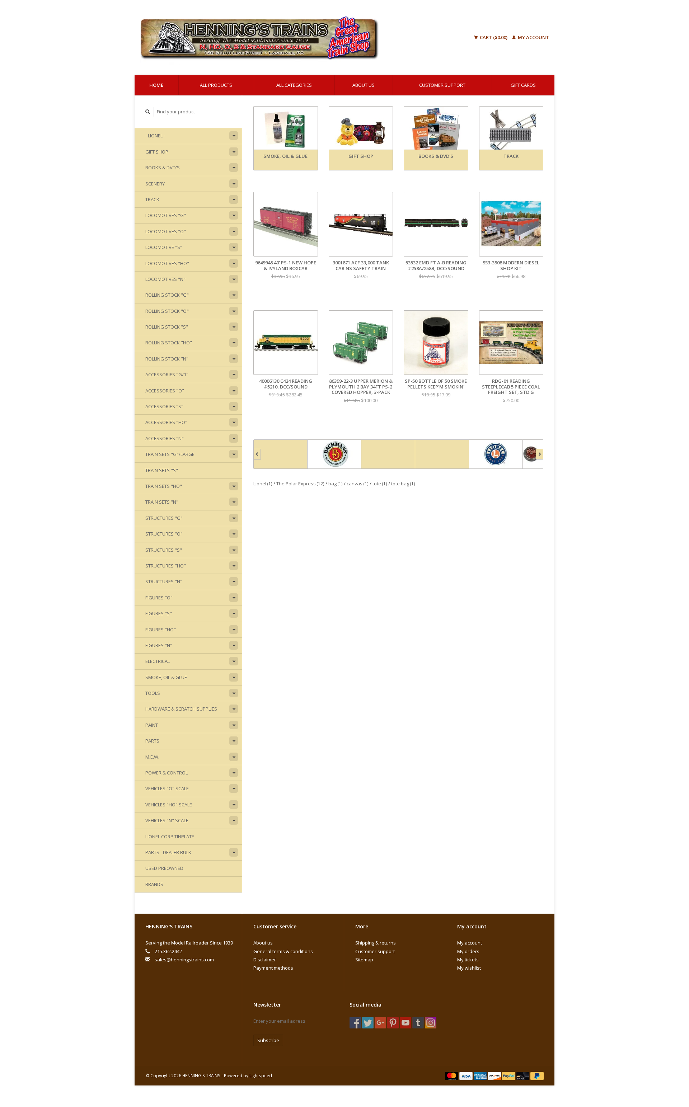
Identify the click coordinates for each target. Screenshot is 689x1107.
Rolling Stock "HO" (168, 342)
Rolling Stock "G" (167, 295)
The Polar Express (300, 483)
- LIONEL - (155, 135)
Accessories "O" (164, 390)
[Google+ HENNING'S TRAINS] (380, 1022)
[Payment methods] (452, 1075)
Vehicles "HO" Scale (168, 804)
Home (156, 85)
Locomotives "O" (165, 231)
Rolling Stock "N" (166, 358)
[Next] (539, 454)
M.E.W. (152, 757)
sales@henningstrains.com (184, 959)
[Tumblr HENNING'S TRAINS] (418, 1022)
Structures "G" (164, 518)
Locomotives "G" (165, 215)
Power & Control (166, 772)
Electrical (157, 661)
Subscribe (268, 1040)
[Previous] (257, 454)
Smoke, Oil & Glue (166, 677)
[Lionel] (442, 454)
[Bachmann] (281, 454)
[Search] (147, 112)
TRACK (152, 199)
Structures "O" (164, 534)
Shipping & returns (375, 942)
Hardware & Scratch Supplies (181, 709)
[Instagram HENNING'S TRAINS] (430, 1022)
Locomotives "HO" (167, 263)
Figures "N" (158, 645)
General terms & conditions (283, 951)
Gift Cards (523, 85)
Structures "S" (163, 550)
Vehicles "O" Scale (167, 788)
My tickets (468, 959)
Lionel (262, 483)
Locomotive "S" (163, 247)
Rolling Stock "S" (166, 327)
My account (533, 37)
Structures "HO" (165, 565)
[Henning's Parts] (334, 454)
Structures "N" (163, 581)
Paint (151, 725)
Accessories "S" (164, 406)
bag (335, 483)
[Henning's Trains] (295, 38)
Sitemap (364, 959)
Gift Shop (156, 152)
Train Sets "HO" (163, 486)
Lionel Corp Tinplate (169, 836)
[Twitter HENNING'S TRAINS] (368, 1022)
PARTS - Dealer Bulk (168, 852)
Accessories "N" (164, 438)
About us (363, 85)
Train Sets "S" (161, 470)
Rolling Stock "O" (167, 311)
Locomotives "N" (165, 279)
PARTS (152, 741)
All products (216, 85)
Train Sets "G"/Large (169, 454)
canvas (358, 483)
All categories (294, 85)
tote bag (403, 483)
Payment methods (273, 968)
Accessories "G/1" (166, 374)
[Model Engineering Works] (496, 454)
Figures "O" (159, 597)
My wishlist (469, 968)
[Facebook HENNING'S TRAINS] (355, 1022)
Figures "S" (158, 613)
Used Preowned (164, 868)
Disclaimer (264, 959)
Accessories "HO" (166, 422)
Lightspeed (260, 1075)
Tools (152, 693)
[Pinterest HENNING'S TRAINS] (393, 1022)
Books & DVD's (162, 167)
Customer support (442, 85)
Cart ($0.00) (493, 37)
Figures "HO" (160, 629)
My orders (468, 951)
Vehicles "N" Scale (166, 820)
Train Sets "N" (161, 502)
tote (379, 483)
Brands (154, 884)
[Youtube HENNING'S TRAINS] (405, 1022)
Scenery (155, 183)
